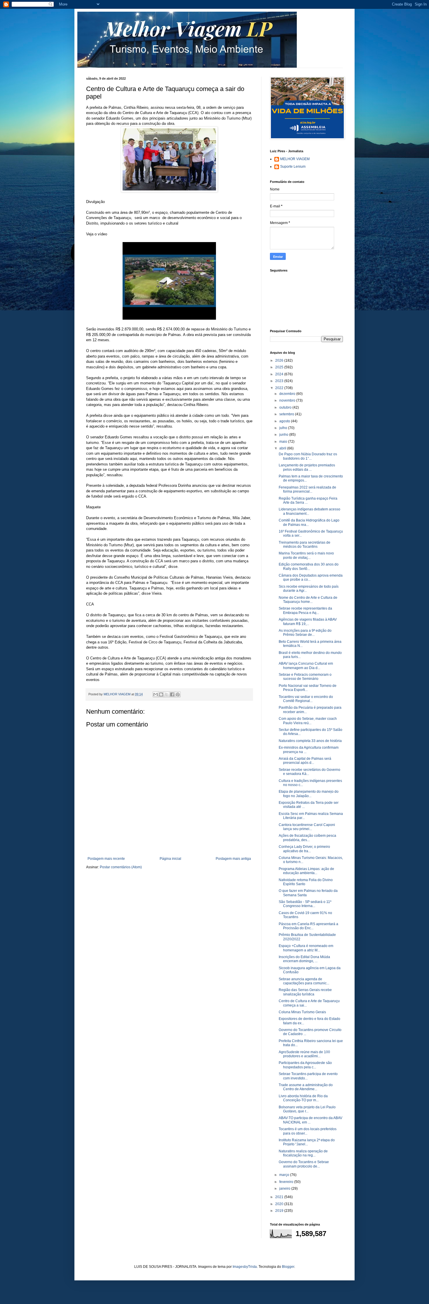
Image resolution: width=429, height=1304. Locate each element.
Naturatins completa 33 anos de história (310, 741)
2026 (279, 360)
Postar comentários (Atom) (121, 867)
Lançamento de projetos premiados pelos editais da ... (307, 467)
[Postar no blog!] (161, 694)
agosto (285, 421)
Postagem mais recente (106, 859)
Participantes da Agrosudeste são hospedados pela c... (305, 1065)
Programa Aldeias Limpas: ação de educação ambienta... (306, 871)
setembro (287, 414)
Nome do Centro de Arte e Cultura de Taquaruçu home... (308, 600)
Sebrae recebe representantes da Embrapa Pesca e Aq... (305, 610)
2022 (279, 388)
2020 (279, 1204)
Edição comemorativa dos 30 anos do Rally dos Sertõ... (309, 566)
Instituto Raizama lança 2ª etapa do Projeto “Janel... (307, 1142)
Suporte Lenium (293, 166)
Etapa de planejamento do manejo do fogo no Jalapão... (309, 794)
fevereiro (286, 1182)
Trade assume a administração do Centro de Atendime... (306, 1087)
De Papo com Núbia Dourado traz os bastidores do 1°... (308, 456)
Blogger (288, 1267)
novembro (287, 400)
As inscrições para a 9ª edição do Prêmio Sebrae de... (305, 633)
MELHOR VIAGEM (295, 159)
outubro (285, 407)
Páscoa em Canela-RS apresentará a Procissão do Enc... (308, 926)
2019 (279, 1211)
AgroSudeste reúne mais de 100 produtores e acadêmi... (304, 1054)
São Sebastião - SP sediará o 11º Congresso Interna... (305, 904)
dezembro (287, 394)
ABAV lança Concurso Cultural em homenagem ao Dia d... (306, 665)
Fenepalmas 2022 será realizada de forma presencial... (307, 489)
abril (283, 448)
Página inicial (170, 859)
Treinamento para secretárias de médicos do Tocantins (304, 544)
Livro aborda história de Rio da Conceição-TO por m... (303, 1098)
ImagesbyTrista (245, 1267)
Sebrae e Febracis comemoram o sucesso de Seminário (305, 677)
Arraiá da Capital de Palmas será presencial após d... (305, 761)
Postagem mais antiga (233, 859)
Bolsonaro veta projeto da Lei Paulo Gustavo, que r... (307, 1109)
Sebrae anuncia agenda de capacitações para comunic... (304, 981)
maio (283, 442)
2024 (279, 374)
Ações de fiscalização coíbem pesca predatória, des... (307, 838)
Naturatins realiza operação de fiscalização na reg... (303, 1153)
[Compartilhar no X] (167, 694)
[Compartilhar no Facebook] (172, 694)
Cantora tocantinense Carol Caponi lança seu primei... (307, 827)
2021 (279, 1197)
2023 (279, 381)
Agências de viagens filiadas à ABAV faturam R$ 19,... (308, 621)
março (284, 1175)
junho (284, 435)
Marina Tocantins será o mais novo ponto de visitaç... (306, 555)
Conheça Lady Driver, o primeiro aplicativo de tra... (304, 849)
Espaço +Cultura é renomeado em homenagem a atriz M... (306, 948)
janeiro (285, 1188)
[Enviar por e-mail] (155, 694)
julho (283, 428)
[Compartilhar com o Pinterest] (178, 694)
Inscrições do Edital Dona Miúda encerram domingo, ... (304, 959)
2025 (279, 367)
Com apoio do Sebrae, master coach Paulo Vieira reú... (308, 721)
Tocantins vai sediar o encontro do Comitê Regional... (306, 699)
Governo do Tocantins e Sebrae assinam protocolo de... (304, 1164)
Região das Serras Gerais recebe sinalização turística (305, 992)
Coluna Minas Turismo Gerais (302, 1012)
